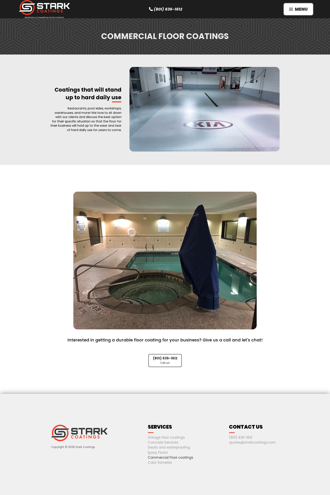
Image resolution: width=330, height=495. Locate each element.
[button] (298, 9)
